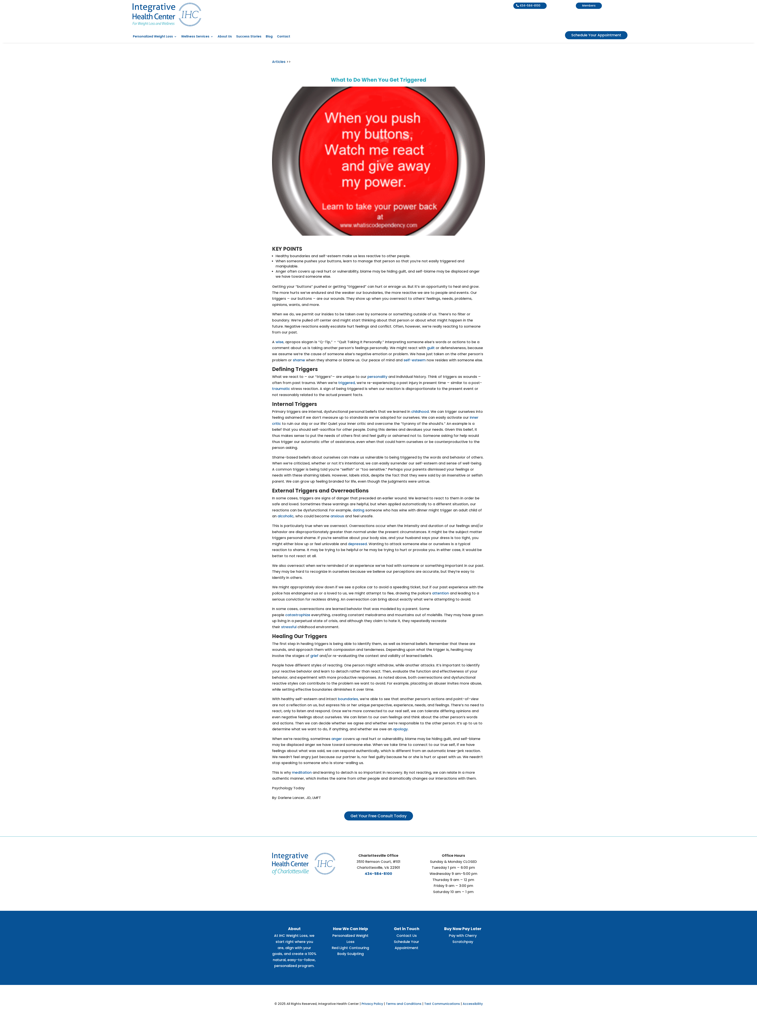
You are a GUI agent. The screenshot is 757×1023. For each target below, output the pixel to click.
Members (589, 5)
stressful (288, 626)
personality (377, 376)
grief (314, 655)
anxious (337, 516)
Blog (269, 36)
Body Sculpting (350, 953)
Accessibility (473, 1004)
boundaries (348, 698)
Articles (279, 61)
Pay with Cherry (463, 935)
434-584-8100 (530, 5)
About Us (225, 36)
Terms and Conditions (403, 1004)
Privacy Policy (372, 1004)
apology (400, 729)
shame (299, 360)
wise (279, 341)
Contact (283, 36)
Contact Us (406, 935)
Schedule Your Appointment (596, 35)
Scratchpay (462, 941)
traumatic (281, 388)
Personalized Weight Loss (153, 36)
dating (358, 510)
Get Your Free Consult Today (379, 816)
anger (336, 738)
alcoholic (286, 516)
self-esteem (415, 360)
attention (440, 593)
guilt (431, 347)
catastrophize (297, 614)
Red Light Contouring (350, 947)
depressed (357, 543)
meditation (302, 772)
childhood (420, 411)
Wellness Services (195, 36)
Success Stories (248, 36)
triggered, (347, 382)
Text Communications (442, 1004)
